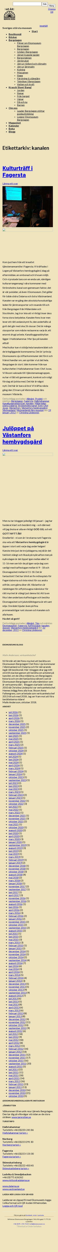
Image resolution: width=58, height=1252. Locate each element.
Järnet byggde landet (28, 54)
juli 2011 (13, 1069)
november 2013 (17, 986)
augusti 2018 (15, 874)
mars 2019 (14, 856)
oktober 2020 (16, 827)
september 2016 (17, 901)
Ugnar (20, 99)
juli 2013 (13, 998)
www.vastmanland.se (13, 1189)
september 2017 (17, 889)
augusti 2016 (15, 904)
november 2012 (17, 1022)
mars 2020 (14, 839)
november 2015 (17, 921)
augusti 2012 (15, 1031)
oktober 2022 (16, 803)
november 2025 (17, 726)
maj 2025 (14, 738)
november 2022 (17, 800)
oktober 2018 (16, 871)
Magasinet (15, 122)
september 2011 (17, 1063)
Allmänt (30, 398)
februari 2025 (16, 747)
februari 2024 (16, 771)
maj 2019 (14, 853)
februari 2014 (16, 977)
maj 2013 (14, 1004)
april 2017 (14, 895)
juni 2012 (13, 1036)
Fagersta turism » (11, 1156)
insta (34, 1215)
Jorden (20, 90)
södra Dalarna (9, 405)
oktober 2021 (16, 821)
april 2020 (14, 836)
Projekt (39, 398)
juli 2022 (13, 806)
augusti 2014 (15, 963)
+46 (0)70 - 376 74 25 (21, 1224)
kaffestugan (34, 625)
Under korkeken (34, 1226)
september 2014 (17, 960)
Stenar (20, 93)
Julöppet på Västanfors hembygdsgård (22, 435)
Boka (12, 128)
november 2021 (17, 818)
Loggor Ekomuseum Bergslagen (27, 118)
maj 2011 (14, 1075)
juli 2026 (13, 712)
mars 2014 (14, 974)
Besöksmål (15, 34)
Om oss (13, 107)
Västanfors (15, 407)
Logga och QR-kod (12, 1205)
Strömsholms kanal (27, 405)
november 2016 (17, 898)
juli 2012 (13, 1033)
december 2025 (17, 723)
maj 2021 (14, 824)
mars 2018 (14, 880)
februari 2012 (16, 1048)
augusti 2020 (15, 830)
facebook (29, 1215)
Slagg (20, 75)
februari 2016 (16, 915)
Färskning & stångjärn (28, 78)
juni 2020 (13, 833)
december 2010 (17, 1090)
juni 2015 (13, 936)
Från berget (23, 96)
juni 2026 (13, 715)
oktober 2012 (16, 1025)
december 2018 (17, 865)
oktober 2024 (16, 750)
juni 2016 (13, 907)
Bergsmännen (24, 57)
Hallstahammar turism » (15, 1132)
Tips (37, 623)
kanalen (30, 403)
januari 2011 (15, 1087)
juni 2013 (13, 1001)
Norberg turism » (11, 1144)
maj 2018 (14, 877)
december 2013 (17, 983)
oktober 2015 (16, 924)
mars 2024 (14, 768)
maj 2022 (14, 809)
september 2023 (17, 780)
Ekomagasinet (9, 625)
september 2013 (17, 992)
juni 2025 (13, 735)
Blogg (12, 131)
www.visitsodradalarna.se (16, 1180)
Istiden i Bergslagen (27, 51)
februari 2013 (16, 1013)
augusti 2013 (15, 995)
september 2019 (17, 845)
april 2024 (14, 765)
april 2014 (14, 971)
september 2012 (17, 1028)
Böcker (13, 37)
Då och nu (22, 102)
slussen (6, 627)
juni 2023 (13, 785)
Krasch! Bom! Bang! (20, 87)
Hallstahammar (41, 401)
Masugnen (22, 72)
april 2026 (14, 718)
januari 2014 (15, 980)
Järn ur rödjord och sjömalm (31, 63)
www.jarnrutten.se (21, 1117)
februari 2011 (16, 1084)
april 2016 (14, 909)
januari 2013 (15, 1016)
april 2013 (14, 1007)
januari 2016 (15, 918)
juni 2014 (13, 966)
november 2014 (17, 954)
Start (35, 31)
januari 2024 (15, 774)
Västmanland (8, 410)
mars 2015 (14, 942)
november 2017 (17, 886)
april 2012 (14, 1042)
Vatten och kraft (25, 84)
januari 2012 (15, 1051)
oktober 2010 (16, 1095)
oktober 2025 (16, 729)
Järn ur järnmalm (25, 66)
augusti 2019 (15, 847)
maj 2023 (14, 788)
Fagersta (28, 401)
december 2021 (17, 815)
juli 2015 (13, 933)
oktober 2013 (16, 989)
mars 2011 (14, 1081)
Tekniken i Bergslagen (28, 81)
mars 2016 (14, 912)
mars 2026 (14, 721)
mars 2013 (14, 1010)
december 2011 (17, 1054)
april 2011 (14, 1078)
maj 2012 (14, 1039)
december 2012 (17, 1019)
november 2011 (17, 1057)
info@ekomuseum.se (37, 1224)
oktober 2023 (16, 777)
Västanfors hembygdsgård (24, 627)
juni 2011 (13, 1072)
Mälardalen (40, 403)
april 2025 (14, 741)
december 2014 (17, 951)
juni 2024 (13, 759)
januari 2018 (15, 883)
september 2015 (17, 927)
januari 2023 (15, 797)
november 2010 (17, 1092)
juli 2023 (13, 783)
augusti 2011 (15, 1066)
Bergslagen (15, 40)
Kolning (21, 69)
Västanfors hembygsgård (34, 407)
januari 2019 (15, 862)
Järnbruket (23, 60)
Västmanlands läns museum (30, 410)
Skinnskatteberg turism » (15, 1168)
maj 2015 (14, 939)
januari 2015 (15, 948)
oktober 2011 (16, 1060)
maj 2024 (14, 762)
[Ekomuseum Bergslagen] (25, 14)
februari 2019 (16, 859)
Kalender (14, 125)
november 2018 (17, 868)
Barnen (21, 104)
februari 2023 (16, 794)
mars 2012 (14, 1045)
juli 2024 (13, 756)
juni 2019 (13, 850)
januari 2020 (15, 842)
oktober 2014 (16, 957)
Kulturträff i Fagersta (17, 171)
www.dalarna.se (10, 1186)
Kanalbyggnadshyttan (13, 403)
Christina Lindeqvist (29, 412)
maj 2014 (14, 969)
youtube (41, 1215)
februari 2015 (16, 945)
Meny (51, 6)
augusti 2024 (15, 753)
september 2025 (17, 732)
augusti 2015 (15, 930)
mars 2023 (14, 791)
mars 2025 (14, 744)
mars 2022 (14, 812)
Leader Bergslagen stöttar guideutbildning (31, 112)
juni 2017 (13, 892)
